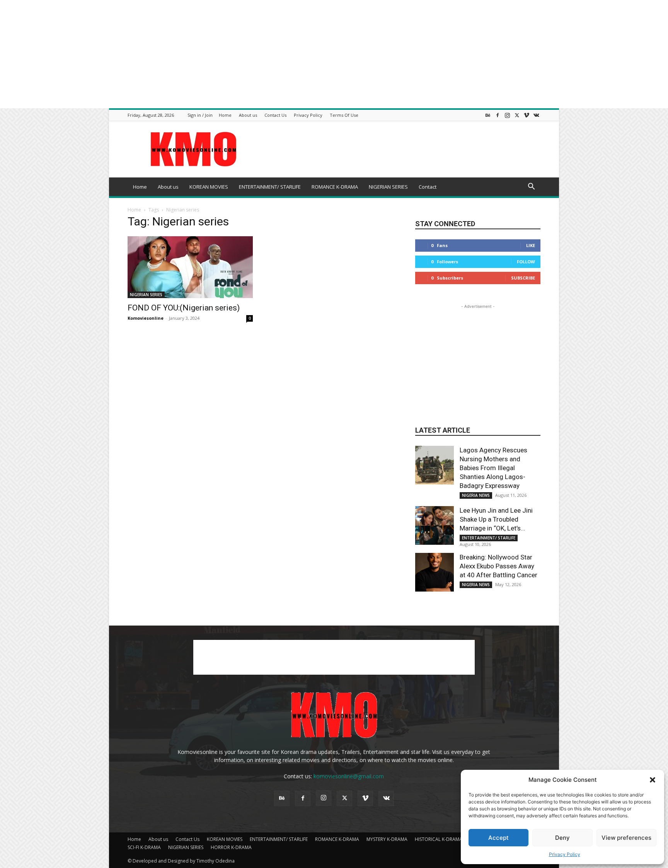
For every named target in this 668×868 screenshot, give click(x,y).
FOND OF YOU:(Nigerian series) (184, 307)
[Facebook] (497, 115)
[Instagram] (507, 115)
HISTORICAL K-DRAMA (438, 839)
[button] (652, 780)
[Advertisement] (232, 54)
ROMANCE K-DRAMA (335, 186)
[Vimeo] (526, 115)
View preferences (626, 837)
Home (225, 115)
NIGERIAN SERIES (388, 186)
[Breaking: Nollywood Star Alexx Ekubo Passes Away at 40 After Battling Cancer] (434, 572)
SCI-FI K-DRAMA (144, 847)
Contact (427, 186)
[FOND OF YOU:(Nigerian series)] (190, 267)
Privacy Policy (564, 854)
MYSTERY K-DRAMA (386, 839)
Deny (562, 837)
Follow (526, 261)
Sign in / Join (200, 115)
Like (530, 245)
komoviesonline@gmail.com (349, 776)
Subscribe (523, 278)
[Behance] (488, 115)
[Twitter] (517, 115)
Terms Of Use (344, 115)
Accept (498, 837)
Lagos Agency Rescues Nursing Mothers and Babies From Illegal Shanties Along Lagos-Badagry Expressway (493, 467)
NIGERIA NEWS (476, 495)
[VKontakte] (536, 115)
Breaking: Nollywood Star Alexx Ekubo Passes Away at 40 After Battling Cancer (498, 566)
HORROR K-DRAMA (231, 847)
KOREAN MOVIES (208, 186)
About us (248, 115)
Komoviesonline (146, 318)
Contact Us (275, 115)
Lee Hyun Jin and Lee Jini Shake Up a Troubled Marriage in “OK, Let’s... (496, 519)
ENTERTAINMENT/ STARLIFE (270, 186)
